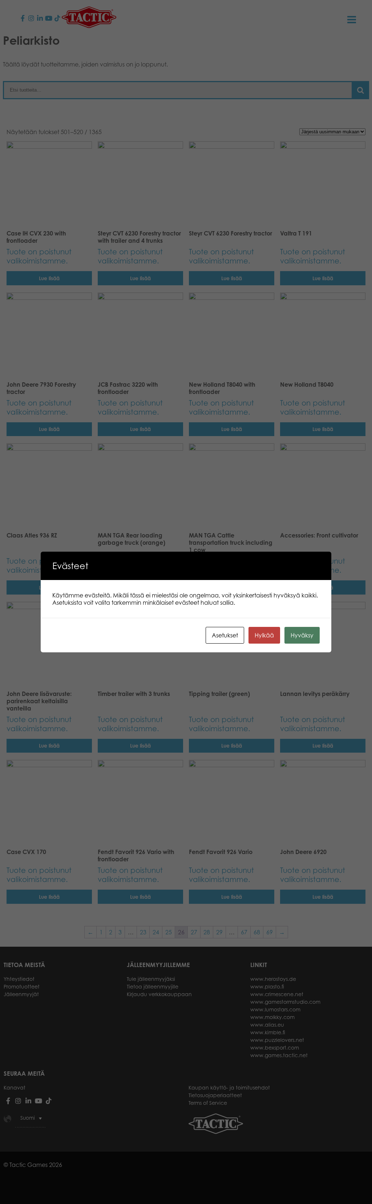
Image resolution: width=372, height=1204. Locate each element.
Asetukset (225, 635)
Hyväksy (302, 635)
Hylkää (264, 635)
